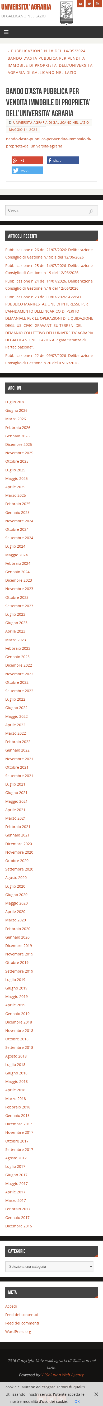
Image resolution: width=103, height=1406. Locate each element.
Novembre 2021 (19, 758)
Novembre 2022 (19, 673)
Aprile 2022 (15, 724)
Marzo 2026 (15, 418)
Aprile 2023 (15, 631)
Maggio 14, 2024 (23, 129)
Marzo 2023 (15, 639)
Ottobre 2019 (17, 962)
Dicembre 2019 (18, 945)
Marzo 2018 (15, 1098)
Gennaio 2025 (17, 512)
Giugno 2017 (16, 1174)
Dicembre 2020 (18, 843)
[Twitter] (89, 3)
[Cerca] (91, 211)
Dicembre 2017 (18, 1123)
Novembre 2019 (19, 954)
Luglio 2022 (15, 699)
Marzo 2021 (15, 818)
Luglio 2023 (15, 614)
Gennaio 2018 (17, 1115)
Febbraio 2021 (17, 826)
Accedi (11, 1306)
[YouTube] (80, 3)
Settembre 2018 (19, 1047)
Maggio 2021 (16, 801)
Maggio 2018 (16, 1081)
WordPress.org (18, 1331)
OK (77, 1401)
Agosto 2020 (16, 877)
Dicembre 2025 (18, 444)
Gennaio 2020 (17, 937)
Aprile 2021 (15, 809)
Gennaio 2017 (17, 1217)
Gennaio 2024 (17, 571)
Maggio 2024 (16, 554)
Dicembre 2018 (18, 1022)
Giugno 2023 (16, 622)
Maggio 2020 (16, 903)
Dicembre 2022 (18, 665)
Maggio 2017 (16, 1183)
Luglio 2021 (15, 784)
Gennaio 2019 (17, 1013)
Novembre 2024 (19, 520)
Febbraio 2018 (17, 1107)
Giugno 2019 (16, 988)
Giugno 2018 (16, 1072)
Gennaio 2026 (17, 435)
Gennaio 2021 (17, 835)
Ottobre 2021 (17, 767)
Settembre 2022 (19, 690)
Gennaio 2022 (17, 750)
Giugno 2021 (16, 792)
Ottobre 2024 (17, 529)
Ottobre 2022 (17, 682)
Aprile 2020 (15, 911)
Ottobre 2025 (17, 461)
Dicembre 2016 (18, 1225)
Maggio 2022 (16, 716)
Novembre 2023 (19, 588)
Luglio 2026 (15, 401)
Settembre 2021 (19, 775)
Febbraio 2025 (17, 503)
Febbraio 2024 (17, 563)
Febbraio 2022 (17, 741)
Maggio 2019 (16, 996)
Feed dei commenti (22, 1323)
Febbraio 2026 (17, 427)
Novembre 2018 (19, 1030)
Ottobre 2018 (17, 1038)
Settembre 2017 (19, 1149)
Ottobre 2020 (17, 860)
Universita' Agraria (26, 7)
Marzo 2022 (15, 733)
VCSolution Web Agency (62, 1374)
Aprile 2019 (15, 1004)
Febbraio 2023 (17, 648)
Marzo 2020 (15, 919)
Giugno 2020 (16, 894)
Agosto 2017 (16, 1157)
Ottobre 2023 (17, 597)
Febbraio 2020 (17, 928)
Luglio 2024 (15, 546)
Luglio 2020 (15, 886)
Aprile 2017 (15, 1191)
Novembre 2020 (19, 852)
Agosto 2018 (16, 1056)
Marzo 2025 (15, 495)
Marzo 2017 (15, 1200)
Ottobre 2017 (17, 1141)
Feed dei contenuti (21, 1314)
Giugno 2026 (16, 410)
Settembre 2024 (19, 537)
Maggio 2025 (16, 478)
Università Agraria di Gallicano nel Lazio (51, 122)
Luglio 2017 (15, 1166)
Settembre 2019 (19, 971)
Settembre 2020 (19, 869)
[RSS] (98, 3)
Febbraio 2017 (17, 1208)
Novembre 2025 (19, 452)
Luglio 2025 (15, 469)
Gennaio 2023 (17, 656)
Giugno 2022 (16, 707)
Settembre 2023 (19, 605)
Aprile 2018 (15, 1089)
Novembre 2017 (19, 1132)
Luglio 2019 (15, 979)
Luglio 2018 (15, 1064)
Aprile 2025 (15, 486)
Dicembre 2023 (18, 580)
